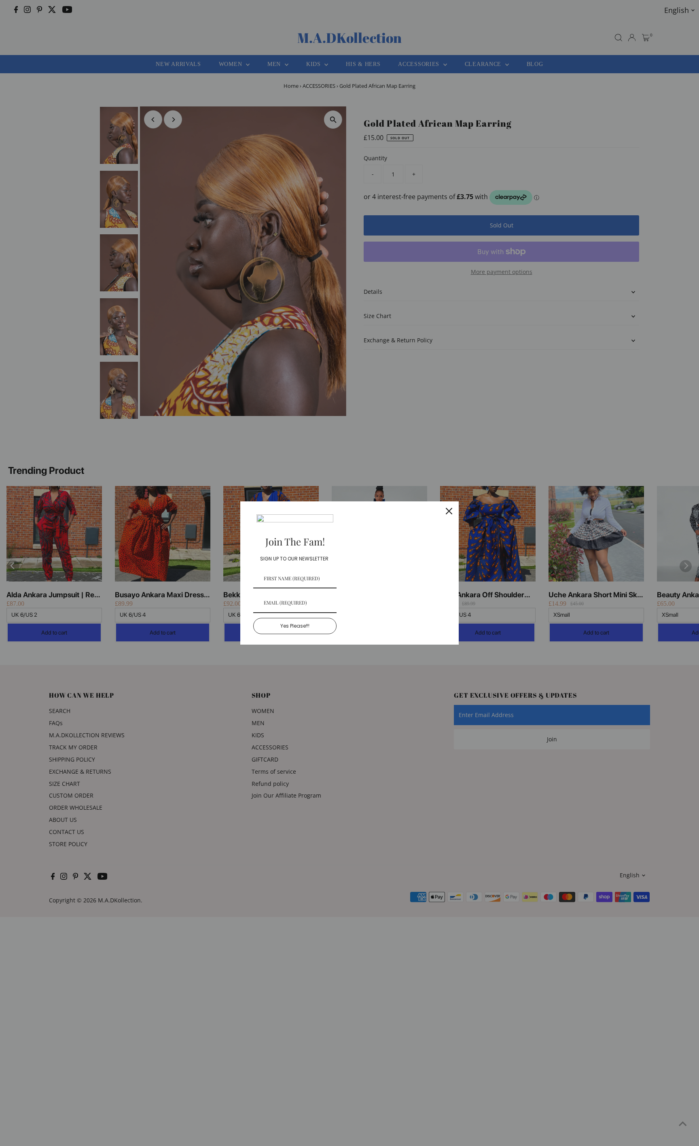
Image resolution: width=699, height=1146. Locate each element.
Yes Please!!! (294, 625)
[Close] (449, 511)
